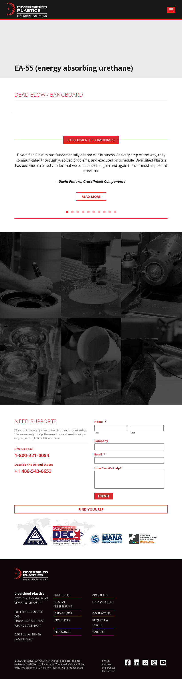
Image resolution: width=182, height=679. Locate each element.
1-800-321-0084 (31, 455)
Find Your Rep (91, 509)
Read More (91, 196)
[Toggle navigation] (171, 10)
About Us (99, 595)
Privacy (106, 660)
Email (99, 454)
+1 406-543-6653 (32, 471)
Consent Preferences (108, 666)
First (97, 432)
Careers (98, 631)
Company (101, 441)
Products (62, 620)
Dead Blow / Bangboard (48, 94)
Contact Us (101, 613)
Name (100, 422)
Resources (62, 631)
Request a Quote (100, 622)
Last (133, 432)
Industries (62, 595)
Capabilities (63, 613)
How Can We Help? (108, 468)
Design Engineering (63, 603)
